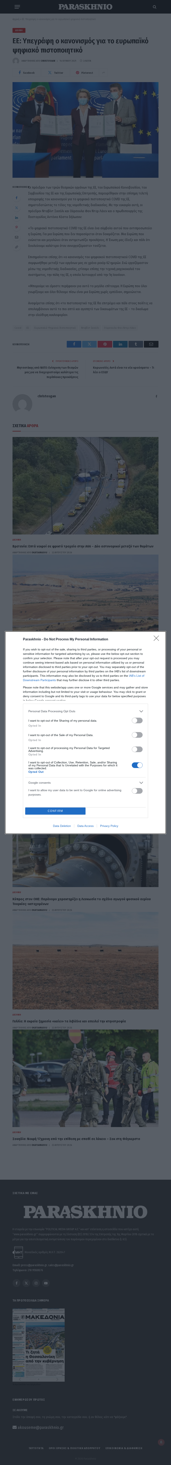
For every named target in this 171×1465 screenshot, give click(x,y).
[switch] (137, 720)
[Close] (158, 640)
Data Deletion (62, 826)
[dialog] (85, 732)
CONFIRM (55, 810)
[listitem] (85, 711)
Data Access (85, 826)
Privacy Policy (109, 826)
